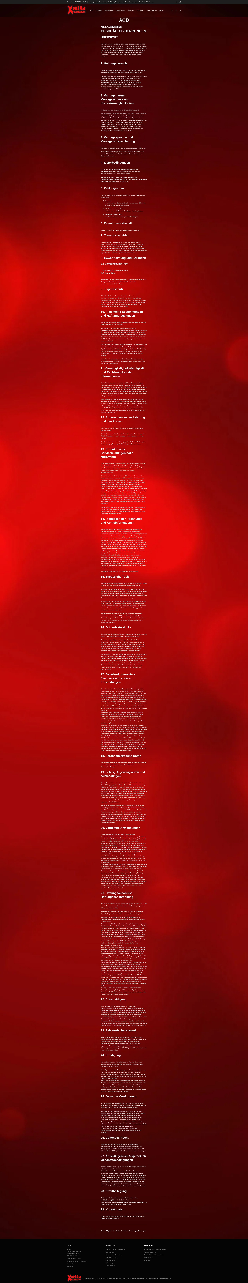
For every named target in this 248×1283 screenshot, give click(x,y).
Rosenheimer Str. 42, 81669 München (142, 2)
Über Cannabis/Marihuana (114, 1255)
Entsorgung (109, 1263)
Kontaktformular (110, 1265)
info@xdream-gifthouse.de (92, 2)
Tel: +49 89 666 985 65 (74, 1258)
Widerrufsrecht (148, 1257)
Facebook (70, 1264)
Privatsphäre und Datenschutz (153, 1255)
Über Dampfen (110, 1260)
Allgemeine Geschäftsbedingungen (155, 1249)
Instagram (70, 1266)
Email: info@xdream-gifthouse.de (77, 1261)
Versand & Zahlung (150, 1252)
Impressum (147, 1260)
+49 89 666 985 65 (75, 2)
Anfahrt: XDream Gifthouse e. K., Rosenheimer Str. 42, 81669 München (74, 1252)
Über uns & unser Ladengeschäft (116, 1249)
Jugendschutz (110, 1252)
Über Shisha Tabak (111, 1257)
